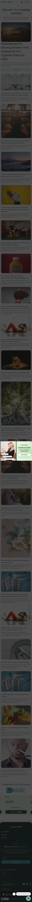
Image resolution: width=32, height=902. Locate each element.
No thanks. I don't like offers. (24, 457)
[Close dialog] (31, 442)
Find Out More (24, 454)
